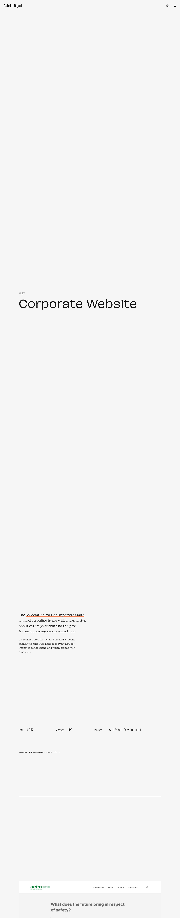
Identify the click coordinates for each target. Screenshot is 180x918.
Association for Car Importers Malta (55, 614)
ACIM (22, 591)
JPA (70, 729)
